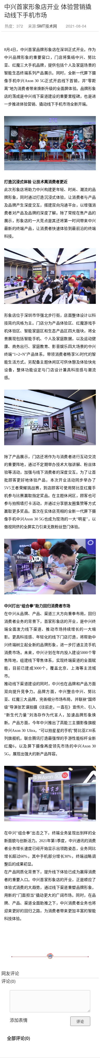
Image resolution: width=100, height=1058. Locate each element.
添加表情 (19, 1020)
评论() (8, 981)
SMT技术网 (47, 26)
